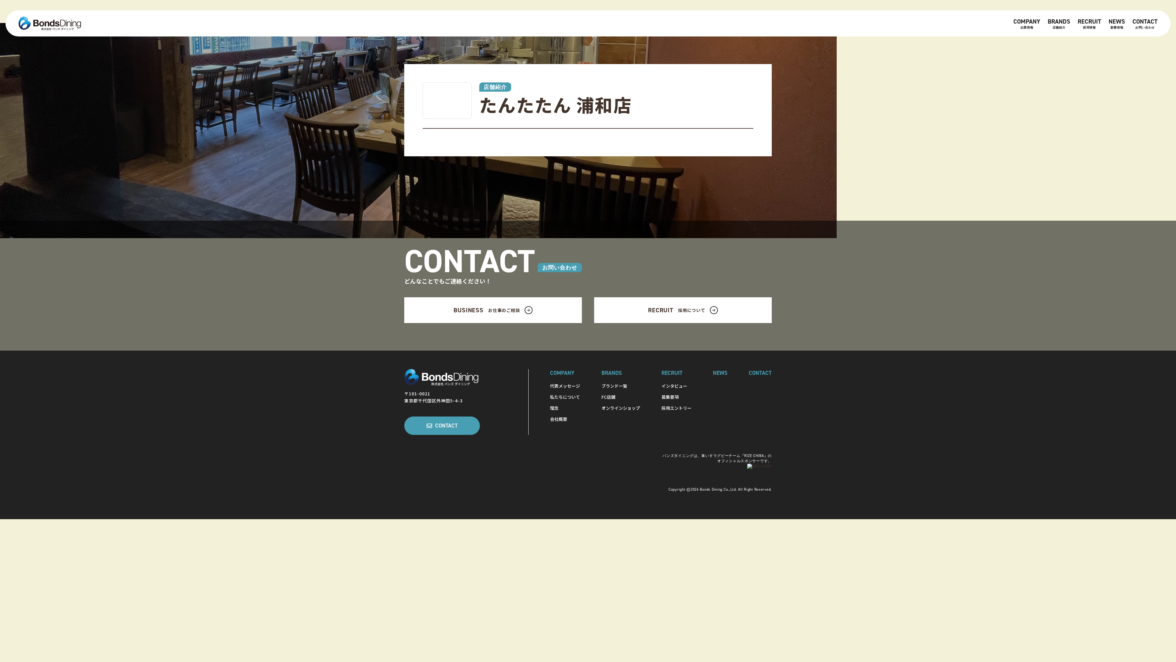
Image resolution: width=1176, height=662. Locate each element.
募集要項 (670, 397)
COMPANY (1026, 23)
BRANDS (1059, 23)
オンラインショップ (620, 408)
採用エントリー (677, 408)
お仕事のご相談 (487, 310)
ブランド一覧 (614, 386)
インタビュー (674, 386)
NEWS (1117, 23)
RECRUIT (1089, 23)
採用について (676, 310)
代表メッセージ (565, 386)
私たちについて (565, 397)
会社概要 (558, 419)
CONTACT (1145, 23)
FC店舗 (608, 397)
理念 (554, 408)
